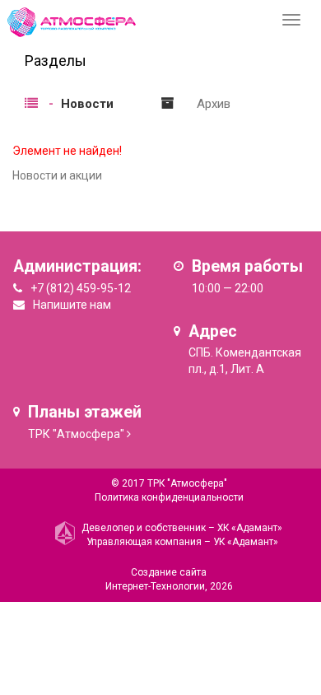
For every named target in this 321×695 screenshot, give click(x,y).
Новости (87, 103)
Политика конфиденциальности (169, 497)
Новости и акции (57, 175)
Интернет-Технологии (155, 586)
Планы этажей (85, 412)
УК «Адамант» (245, 542)
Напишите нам (72, 304)
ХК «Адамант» (249, 528)
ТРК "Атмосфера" (76, 434)
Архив (213, 103)
